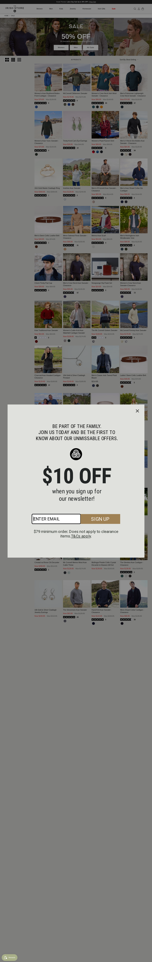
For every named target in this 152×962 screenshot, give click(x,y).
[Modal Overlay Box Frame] (76, 481)
